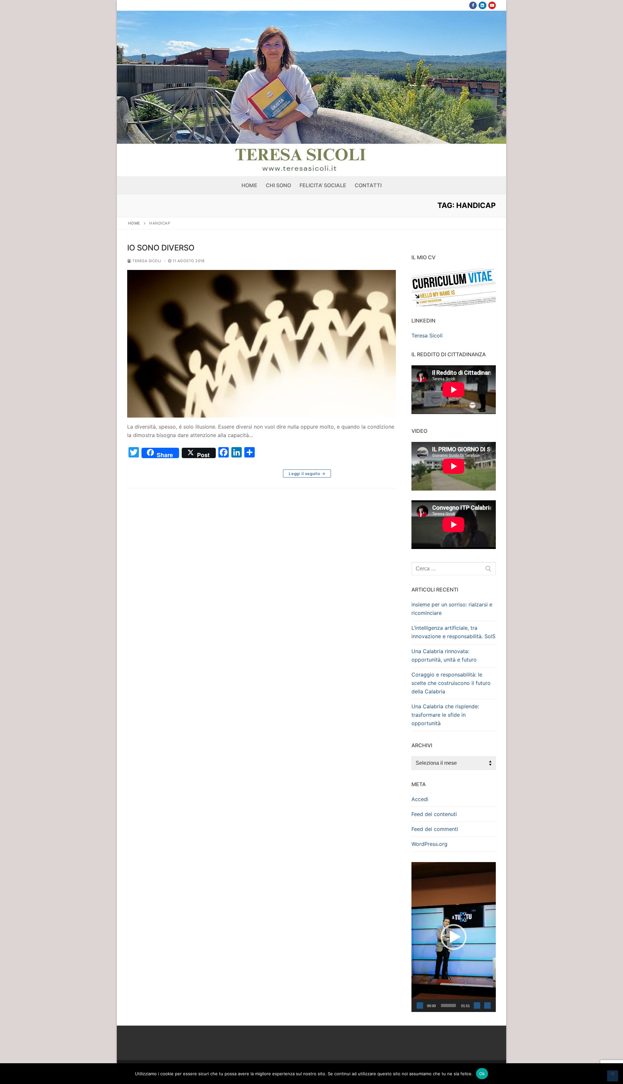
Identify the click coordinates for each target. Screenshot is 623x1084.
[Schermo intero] (487, 1005)
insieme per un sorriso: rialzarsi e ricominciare (451, 608)
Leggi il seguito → (307, 473)
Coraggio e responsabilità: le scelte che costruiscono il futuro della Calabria (451, 683)
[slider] (448, 1005)
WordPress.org (429, 844)
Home (134, 223)
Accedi (419, 799)
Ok (482, 1073)
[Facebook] (473, 5)
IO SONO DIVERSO (160, 247)
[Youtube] (492, 5)
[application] (453, 937)
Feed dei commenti (434, 829)
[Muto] (477, 1005)
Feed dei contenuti (434, 814)
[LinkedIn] (482, 5)
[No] (612, 1075)
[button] (454, 937)
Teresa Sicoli (146, 261)
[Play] (420, 1005)
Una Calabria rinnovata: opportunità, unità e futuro (444, 655)
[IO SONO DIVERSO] (261, 344)
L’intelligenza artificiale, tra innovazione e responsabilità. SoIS (453, 632)
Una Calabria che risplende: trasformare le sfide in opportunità (445, 714)
